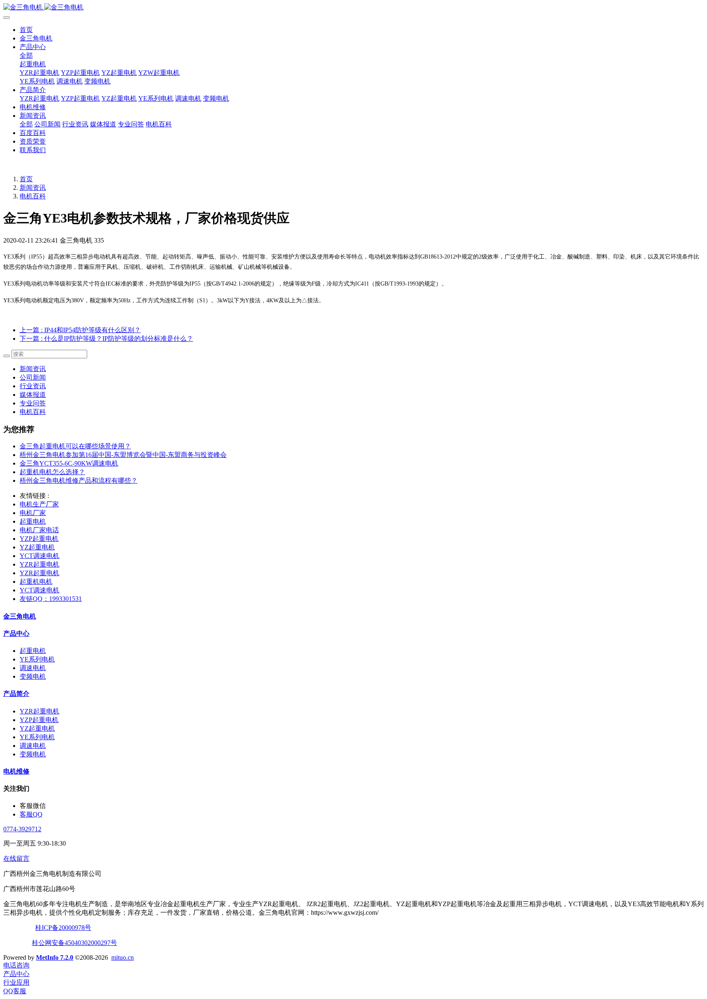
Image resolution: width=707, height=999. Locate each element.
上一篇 (80, 329)
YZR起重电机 (39, 72)
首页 (26, 29)
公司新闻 (47, 124)
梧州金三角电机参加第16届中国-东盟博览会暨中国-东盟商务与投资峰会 (123, 454)
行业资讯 (75, 124)
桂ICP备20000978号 (63, 927)
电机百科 (159, 124)
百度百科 (33, 132)
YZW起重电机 (159, 72)
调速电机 (69, 81)
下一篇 (106, 338)
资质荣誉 (33, 141)
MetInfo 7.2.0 (54, 957)
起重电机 (33, 64)
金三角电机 (36, 38)
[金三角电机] (353, 7)
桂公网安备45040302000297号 (74, 942)
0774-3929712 (22, 829)
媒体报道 (103, 124)
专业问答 (131, 124)
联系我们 (33, 149)
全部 (26, 55)
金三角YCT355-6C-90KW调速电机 (69, 463)
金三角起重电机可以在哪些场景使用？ (75, 446)
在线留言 (16, 858)
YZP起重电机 (80, 72)
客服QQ (31, 814)
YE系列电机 (37, 81)
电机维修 (33, 107)
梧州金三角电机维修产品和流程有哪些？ (78, 480)
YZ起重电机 (119, 72)
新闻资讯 (33, 115)
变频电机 (97, 81)
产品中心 (33, 46)
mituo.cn (122, 957)
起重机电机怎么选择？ (52, 471)
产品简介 (33, 89)
